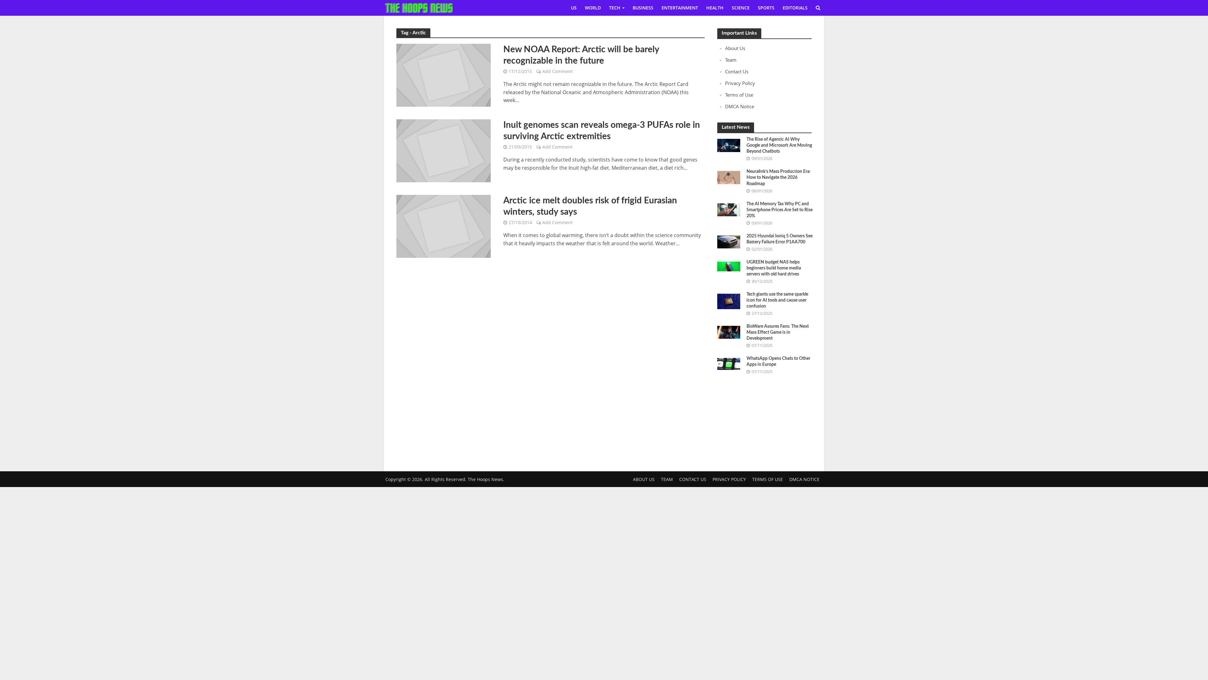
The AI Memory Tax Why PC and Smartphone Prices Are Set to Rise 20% (780, 210)
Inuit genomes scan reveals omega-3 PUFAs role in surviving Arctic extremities (601, 131)
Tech (614, 8)
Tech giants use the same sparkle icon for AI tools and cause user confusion (777, 300)
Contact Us (736, 71)
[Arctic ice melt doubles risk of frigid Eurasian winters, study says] (443, 225)
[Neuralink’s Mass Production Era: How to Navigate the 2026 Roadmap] (728, 177)
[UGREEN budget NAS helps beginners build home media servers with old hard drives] (728, 266)
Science (741, 8)
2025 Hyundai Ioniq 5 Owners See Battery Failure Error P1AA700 (780, 239)
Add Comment (557, 71)
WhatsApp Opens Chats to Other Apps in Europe (778, 361)
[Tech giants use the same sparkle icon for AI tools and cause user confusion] (728, 301)
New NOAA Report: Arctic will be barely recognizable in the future (581, 55)
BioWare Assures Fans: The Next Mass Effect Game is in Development (778, 332)
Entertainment (680, 8)
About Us (735, 48)
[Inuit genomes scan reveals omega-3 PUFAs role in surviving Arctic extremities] (443, 150)
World (593, 8)
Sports (766, 8)
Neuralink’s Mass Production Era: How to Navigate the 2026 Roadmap (779, 177)
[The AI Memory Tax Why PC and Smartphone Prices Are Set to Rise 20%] (728, 209)
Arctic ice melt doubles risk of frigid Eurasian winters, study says (590, 206)
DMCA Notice (739, 106)
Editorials (795, 8)
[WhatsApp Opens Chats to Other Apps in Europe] (728, 363)
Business (643, 8)
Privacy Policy (740, 83)
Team (730, 60)
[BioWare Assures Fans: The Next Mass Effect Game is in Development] (728, 332)
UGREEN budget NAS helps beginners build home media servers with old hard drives (774, 268)
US (574, 8)
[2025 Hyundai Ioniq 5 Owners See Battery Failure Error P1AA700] (728, 241)
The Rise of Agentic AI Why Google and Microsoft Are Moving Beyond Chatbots (779, 145)
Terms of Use (739, 95)
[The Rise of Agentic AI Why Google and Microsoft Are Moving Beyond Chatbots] (728, 145)
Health (715, 8)
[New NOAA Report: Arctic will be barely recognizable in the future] (443, 74)
